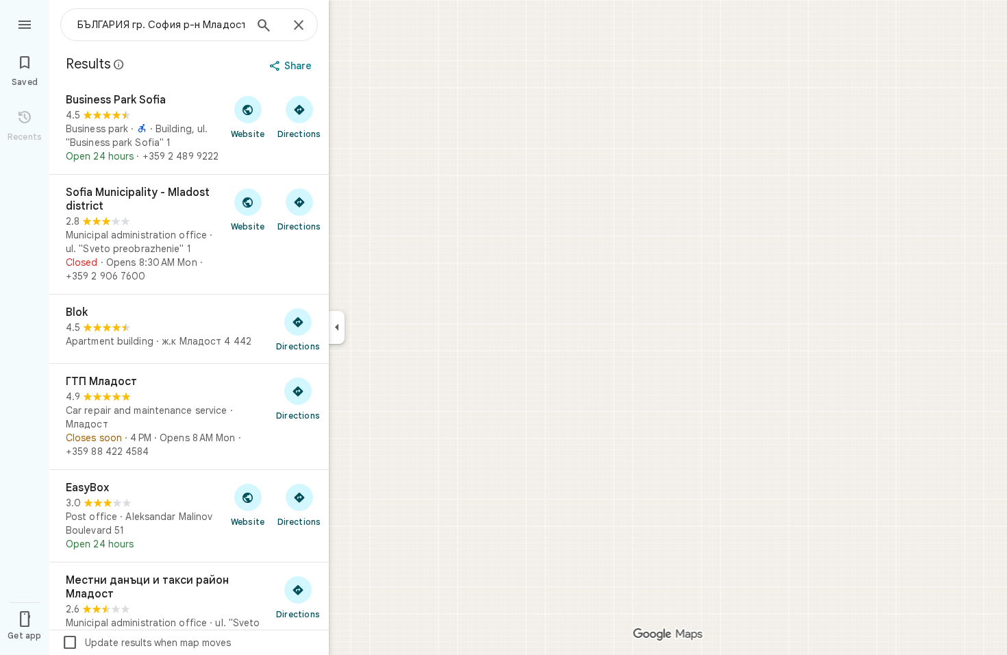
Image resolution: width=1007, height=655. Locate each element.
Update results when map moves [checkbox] (146, 642)
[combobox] (161, 24)
